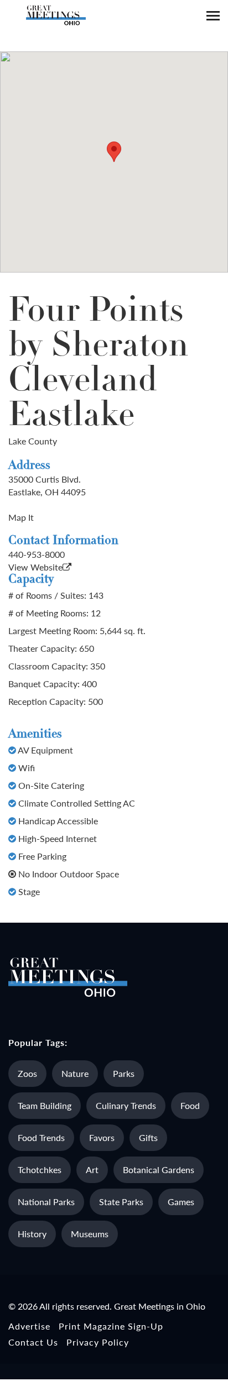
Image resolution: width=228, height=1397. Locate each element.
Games (181, 1201)
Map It (21, 517)
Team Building (44, 1105)
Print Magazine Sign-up (111, 1326)
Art (92, 1169)
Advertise (29, 1326)
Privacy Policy (97, 1342)
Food (190, 1105)
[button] (114, 151)
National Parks (46, 1201)
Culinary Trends (126, 1105)
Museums (89, 1233)
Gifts (148, 1137)
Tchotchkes (39, 1169)
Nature (75, 1073)
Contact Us (33, 1342)
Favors (102, 1137)
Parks (123, 1073)
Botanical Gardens (158, 1169)
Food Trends (41, 1137)
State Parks (121, 1201)
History (32, 1233)
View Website (35, 567)
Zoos (27, 1073)
